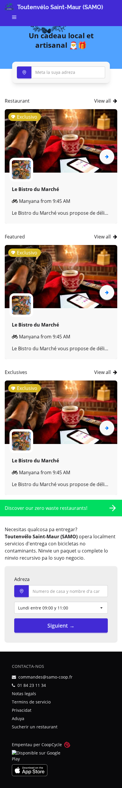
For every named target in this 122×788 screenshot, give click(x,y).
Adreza (22, 579)
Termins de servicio (31, 702)
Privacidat (21, 710)
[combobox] (61, 72)
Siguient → (61, 625)
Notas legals (24, 693)
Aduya (18, 718)
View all (102, 101)
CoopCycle (51, 744)
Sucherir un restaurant (34, 727)
